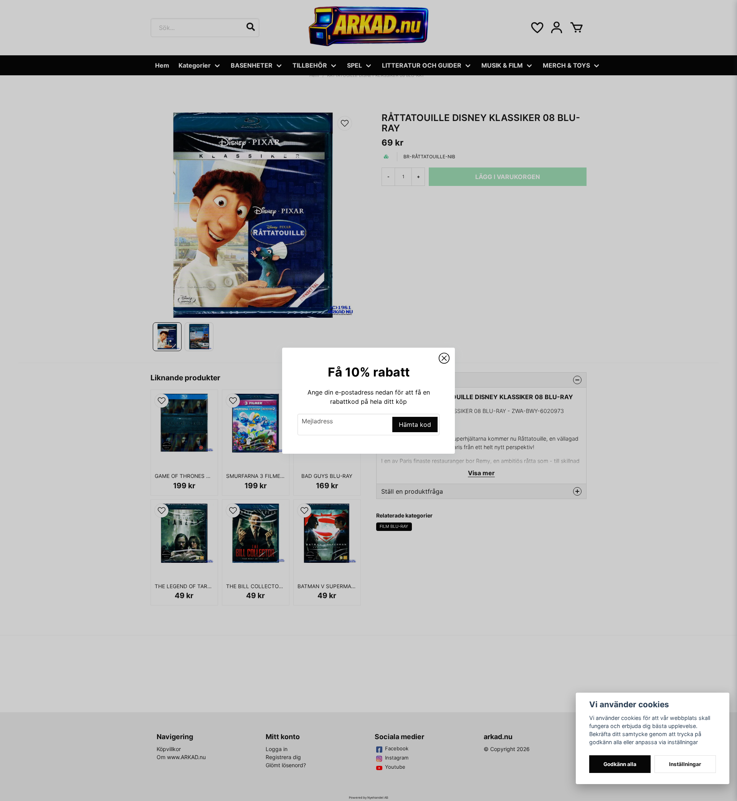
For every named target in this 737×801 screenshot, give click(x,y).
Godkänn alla (619, 764)
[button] (444, 358)
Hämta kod (415, 424)
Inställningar (685, 764)
